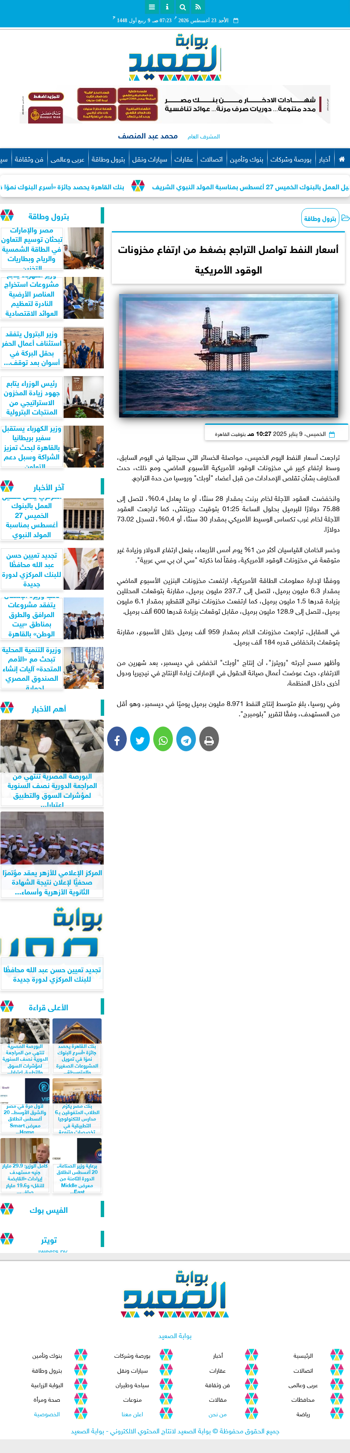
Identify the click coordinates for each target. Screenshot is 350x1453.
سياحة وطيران (132, 1384)
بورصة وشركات (291, 158)
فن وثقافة (29, 158)
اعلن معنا (132, 1413)
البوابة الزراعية (47, 1384)
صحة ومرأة (47, 1398)
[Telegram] (186, 738)
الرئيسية (303, 1354)
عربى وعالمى (68, 158)
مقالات (218, 1398)
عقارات (184, 158)
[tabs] (152, 7)
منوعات (132, 1398)
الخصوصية (47, 1413)
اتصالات (212, 158)
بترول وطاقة (108, 158)
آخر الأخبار (48, 486)
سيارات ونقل (149, 158)
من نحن (218, 1413)
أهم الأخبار (49, 707)
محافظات (303, 1398)
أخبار (324, 158)
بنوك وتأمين (246, 158)
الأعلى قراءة (48, 1006)
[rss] (198, 7)
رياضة (303, 1413)
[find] (183, 7)
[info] (167, 7)
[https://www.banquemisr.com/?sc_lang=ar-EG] (175, 104)
